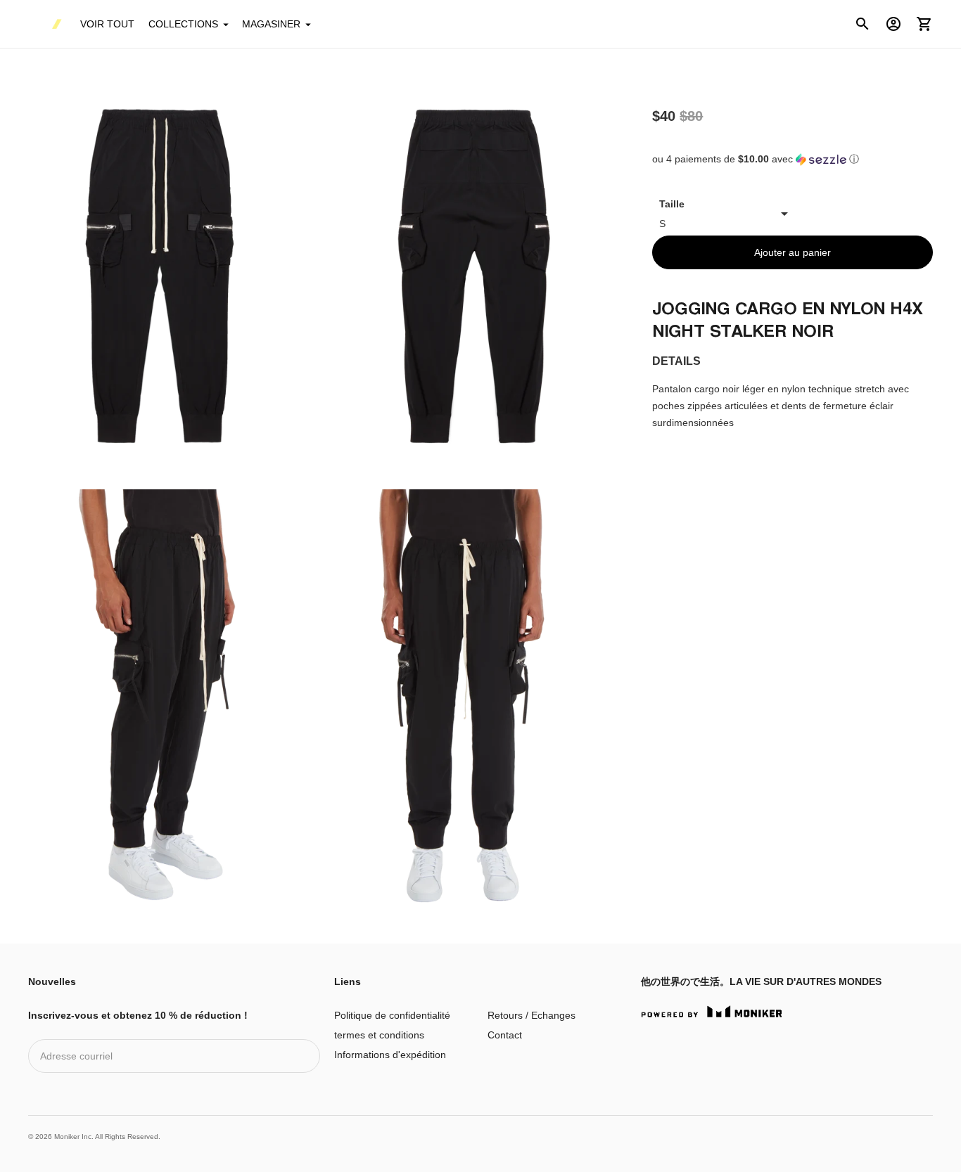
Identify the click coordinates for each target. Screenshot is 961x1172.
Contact (505, 1035)
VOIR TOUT (107, 24)
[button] (792, 159)
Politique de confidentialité (392, 1015)
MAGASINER (271, 24)
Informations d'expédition (390, 1054)
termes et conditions (379, 1035)
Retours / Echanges (531, 1015)
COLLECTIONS (183, 24)
